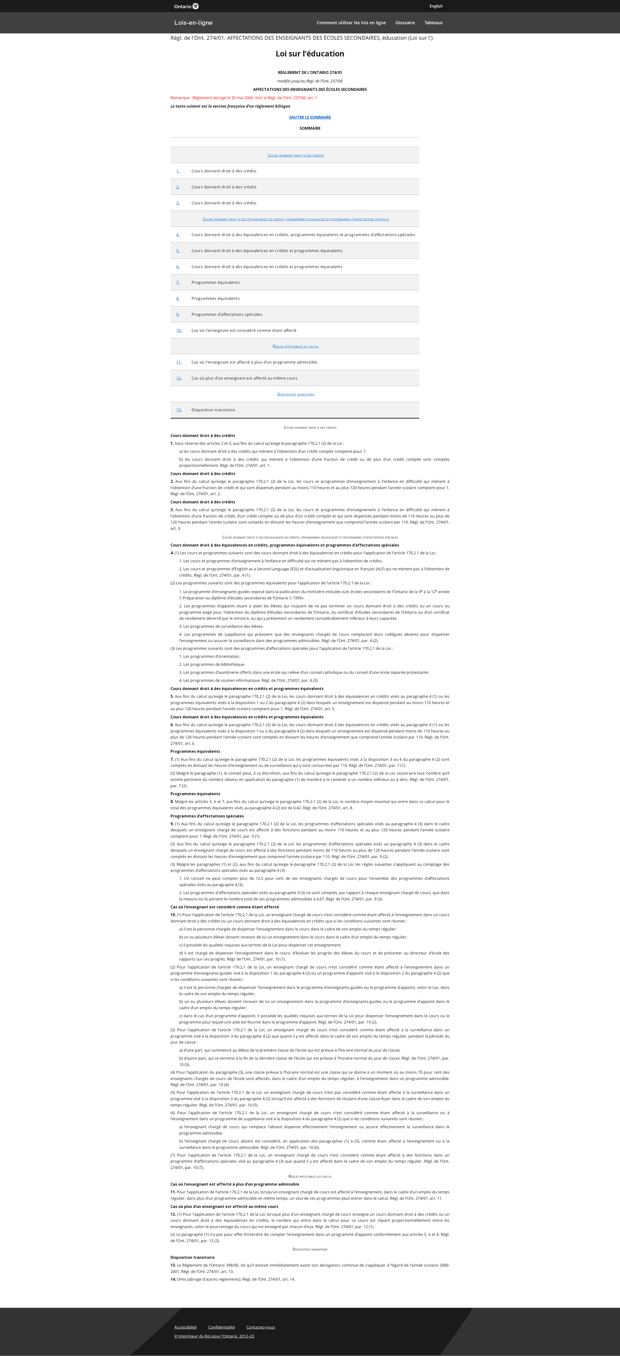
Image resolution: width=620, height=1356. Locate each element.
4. (178, 234)
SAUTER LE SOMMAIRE (310, 117)
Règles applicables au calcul (296, 346)
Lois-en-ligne (193, 22)
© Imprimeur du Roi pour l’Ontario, (214, 1336)
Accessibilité (185, 1327)
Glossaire (405, 22)
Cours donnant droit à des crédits (296, 155)
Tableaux (434, 22)
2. (178, 187)
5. (178, 250)
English (436, 6)
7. (178, 282)
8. (178, 298)
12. (179, 378)
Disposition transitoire (295, 394)
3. (178, 203)
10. (179, 330)
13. (179, 409)
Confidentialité (221, 1327)
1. (178, 171)
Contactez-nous (261, 1327)
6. (178, 266)
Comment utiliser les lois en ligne (351, 22)
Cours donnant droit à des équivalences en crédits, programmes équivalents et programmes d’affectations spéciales (296, 219)
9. (178, 314)
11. (179, 362)
